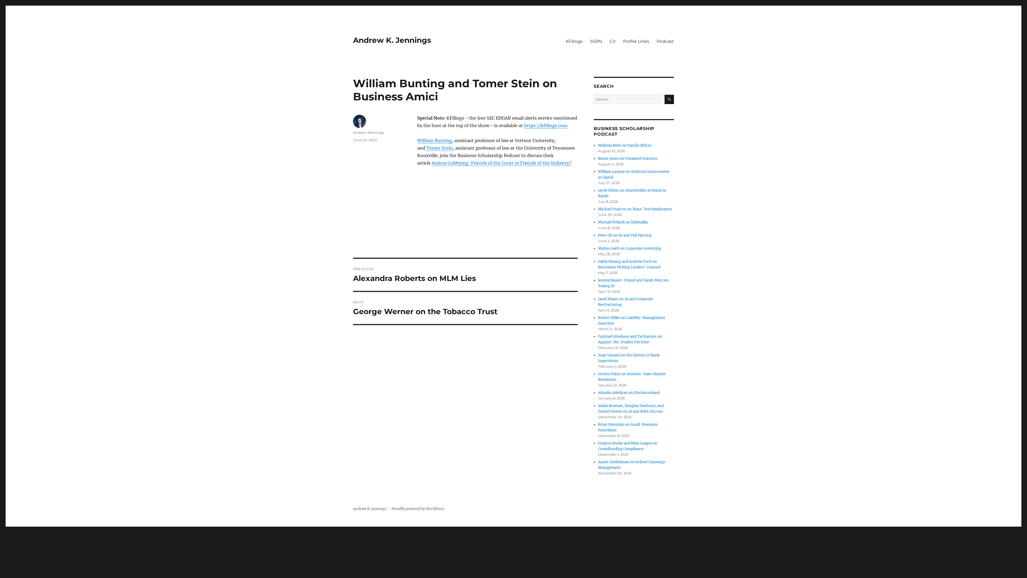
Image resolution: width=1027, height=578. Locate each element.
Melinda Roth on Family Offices (625, 145)
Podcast (665, 41)
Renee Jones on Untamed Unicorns (628, 158)
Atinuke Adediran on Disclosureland (629, 392)
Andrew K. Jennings (392, 40)
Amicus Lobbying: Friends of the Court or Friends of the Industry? (501, 163)
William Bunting (434, 140)
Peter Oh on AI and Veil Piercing (625, 235)
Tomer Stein (439, 148)
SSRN (596, 41)
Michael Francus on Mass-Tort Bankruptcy (635, 209)
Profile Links (636, 41)
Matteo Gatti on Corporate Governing (629, 248)
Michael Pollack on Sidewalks (623, 222)
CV (613, 41)
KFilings (574, 41)
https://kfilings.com (545, 125)
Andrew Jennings (368, 132)
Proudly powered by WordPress (418, 509)
